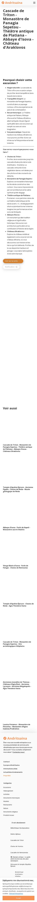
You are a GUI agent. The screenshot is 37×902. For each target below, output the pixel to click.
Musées (6, 801)
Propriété (6, 776)
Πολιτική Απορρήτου (16, 893)
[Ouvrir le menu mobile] (34, 3)
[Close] (35, 879)
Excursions (7, 787)
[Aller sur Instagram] (8, 756)
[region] (18, 889)
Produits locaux (8, 815)
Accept (18, 898)
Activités (6, 794)
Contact (6, 762)
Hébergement (8, 791)
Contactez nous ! (19, 752)
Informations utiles (10, 769)
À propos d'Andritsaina (11, 765)
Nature (5, 808)
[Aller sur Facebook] (4, 756)
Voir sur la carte (11, 261)
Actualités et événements (12, 772)
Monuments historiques (11, 798)
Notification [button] (9, 267)
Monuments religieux (10, 812)
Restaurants (7, 805)
